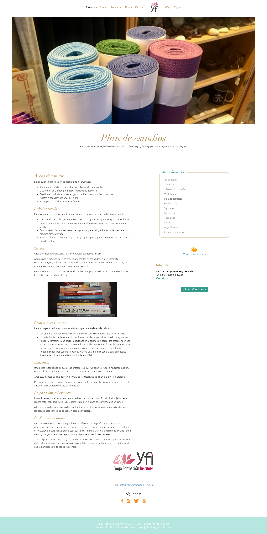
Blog (167, 7)
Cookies (100, 527)
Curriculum (169, 213)
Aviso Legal (137, 527)
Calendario (169, 184)
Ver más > (162, 278)
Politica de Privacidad (117, 527)
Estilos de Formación (175, 189)
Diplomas (169, 208)
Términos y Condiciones (158, 527)
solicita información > (194, 289)
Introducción (170, 179)
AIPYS (167, 222)
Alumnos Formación (174, 232)
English (178, 7)
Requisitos (169, 217)
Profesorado (170, 203)
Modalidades (170, 194)
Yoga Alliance (171, 227)
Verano (129, 7)
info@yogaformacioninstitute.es (137, 485)
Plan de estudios (173, 198)
